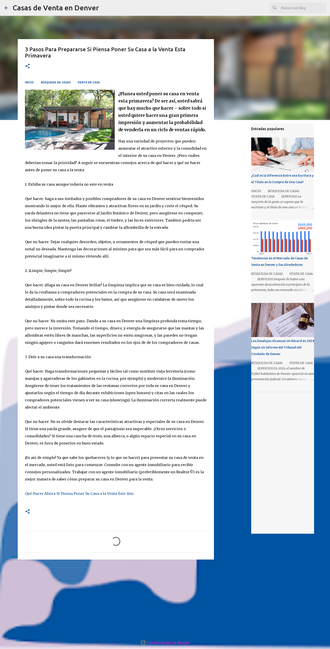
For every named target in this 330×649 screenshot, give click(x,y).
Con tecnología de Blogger (168, 643)
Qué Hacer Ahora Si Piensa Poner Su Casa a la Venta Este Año (79, 493)
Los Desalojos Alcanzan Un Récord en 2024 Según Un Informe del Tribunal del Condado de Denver (282, 347)
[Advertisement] (116, 597)
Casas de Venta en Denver (56, 8)
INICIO (29, 82)
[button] (27, 66)
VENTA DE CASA (89, 82)
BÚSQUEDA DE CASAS (55, 82)
